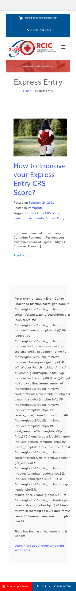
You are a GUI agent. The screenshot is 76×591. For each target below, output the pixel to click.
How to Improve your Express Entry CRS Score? (40, 178)
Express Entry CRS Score (42, 213)
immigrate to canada (29, 218)
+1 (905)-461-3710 (60, 586)
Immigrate (35, 207)
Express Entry (54, 218)
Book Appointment (18, 586)
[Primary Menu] (63, 47)
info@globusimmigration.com (40, 17)
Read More (21, 255)
